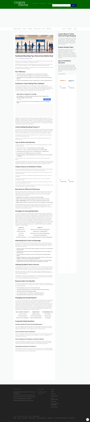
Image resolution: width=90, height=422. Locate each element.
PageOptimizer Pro (61, 7)
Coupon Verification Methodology (54, 404)
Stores (24, 28)
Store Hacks (27, 58)
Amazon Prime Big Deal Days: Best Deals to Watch (22, 398)
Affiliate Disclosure (54, 396)
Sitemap (52, 391)
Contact (52, 389)
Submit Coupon (37, 28)
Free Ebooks (48, 28)
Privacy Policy (53, 393)
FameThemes (36, 416)
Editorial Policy (53, 401)
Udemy (71, 7)
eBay (65, 7)
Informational (21, 58)
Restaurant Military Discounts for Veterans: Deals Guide (23, 400)
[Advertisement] (45, 17)
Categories (29, 28)
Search (73, 5)
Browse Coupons (17, 28)
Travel (31, 58)
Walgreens (68, 7)
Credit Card (39, 222)
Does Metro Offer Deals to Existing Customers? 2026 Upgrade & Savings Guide (24, 392)
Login (75, 28)
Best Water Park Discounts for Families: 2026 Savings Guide (24, 395)
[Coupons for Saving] (21, 3)
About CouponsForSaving (54, 399)
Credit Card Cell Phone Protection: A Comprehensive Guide (24, 396)
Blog (43, 28)
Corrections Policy (54, 407)
